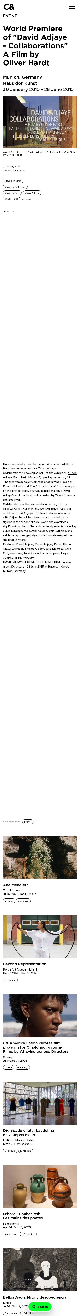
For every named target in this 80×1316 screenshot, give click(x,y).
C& (9, 7)
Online (8, 1067)
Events (27, 822)
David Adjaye (32, 193)
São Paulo (10, 1150)
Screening (22, 1067)
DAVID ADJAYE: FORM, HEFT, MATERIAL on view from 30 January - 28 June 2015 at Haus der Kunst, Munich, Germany (37, 566)
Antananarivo (12, 1234)
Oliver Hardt (11, 199)
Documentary (12, 193)
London (9, 901)
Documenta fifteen (15, 187)
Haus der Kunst (13, 181)
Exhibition (23, 901)
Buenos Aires (12, 1313)
